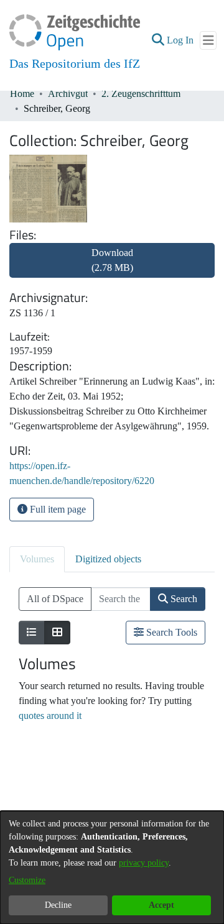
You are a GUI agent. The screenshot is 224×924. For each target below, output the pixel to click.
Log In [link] (181, 40)
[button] (158, 40)
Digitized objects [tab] (108, 559)
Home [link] (22, 93)
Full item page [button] (56, 509)
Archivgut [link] (68, 93)
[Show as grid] (57, 632)
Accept (161, 905)
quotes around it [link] (50, 715)
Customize (27, 880)
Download (112, 260)
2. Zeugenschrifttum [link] (140, 93)
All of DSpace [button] (55, 598)
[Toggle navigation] (208, 40)
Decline (58, 905)
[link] (112, 267)
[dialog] (112, 867)
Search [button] (182, 598)
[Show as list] (32, 632)
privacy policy (144, 862)
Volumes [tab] (37, 559)
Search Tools (170, 632)
